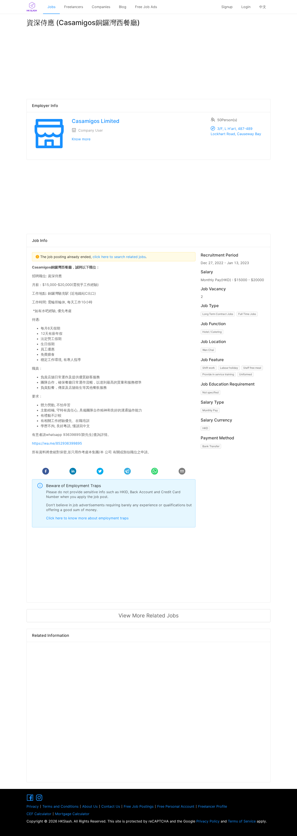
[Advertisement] (148, 61)
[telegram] (127, 472)
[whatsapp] (154, 472)
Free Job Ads (146, 7)
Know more (81, 139)
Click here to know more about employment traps (87, 518)
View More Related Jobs (148, 615)
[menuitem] (51, 7)
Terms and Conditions (60, 806)
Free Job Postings (139, 806)
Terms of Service (242, 821)
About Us (90, 806)
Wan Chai (208, 350)
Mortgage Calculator (72, 814)
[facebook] (45, 472)
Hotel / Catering (212, 331)
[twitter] (100, 472)
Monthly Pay (210, 410)
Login (245, 7)
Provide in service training (218, 374)
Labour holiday (229, 367)
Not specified (210, 392)
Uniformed (245, 374)
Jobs (51, 7)
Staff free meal (252, 367)
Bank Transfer (210, 446)
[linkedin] (72, 472)
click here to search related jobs (119, 257)
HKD (205, 428)
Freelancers (73, 7)
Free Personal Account (175, 806)
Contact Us (110, 806)
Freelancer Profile (212, 806)
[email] (182, 472)
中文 (262, 7)
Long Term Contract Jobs (217, 314)
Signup (227, 7)
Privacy (33, 806)
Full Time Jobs (247, 314)
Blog (122, 7)
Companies (101, 7)
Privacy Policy (208, 821)
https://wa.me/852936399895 (57, 443)
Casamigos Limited (95, 121)
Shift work (208, 367)
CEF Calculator (39, 814)
